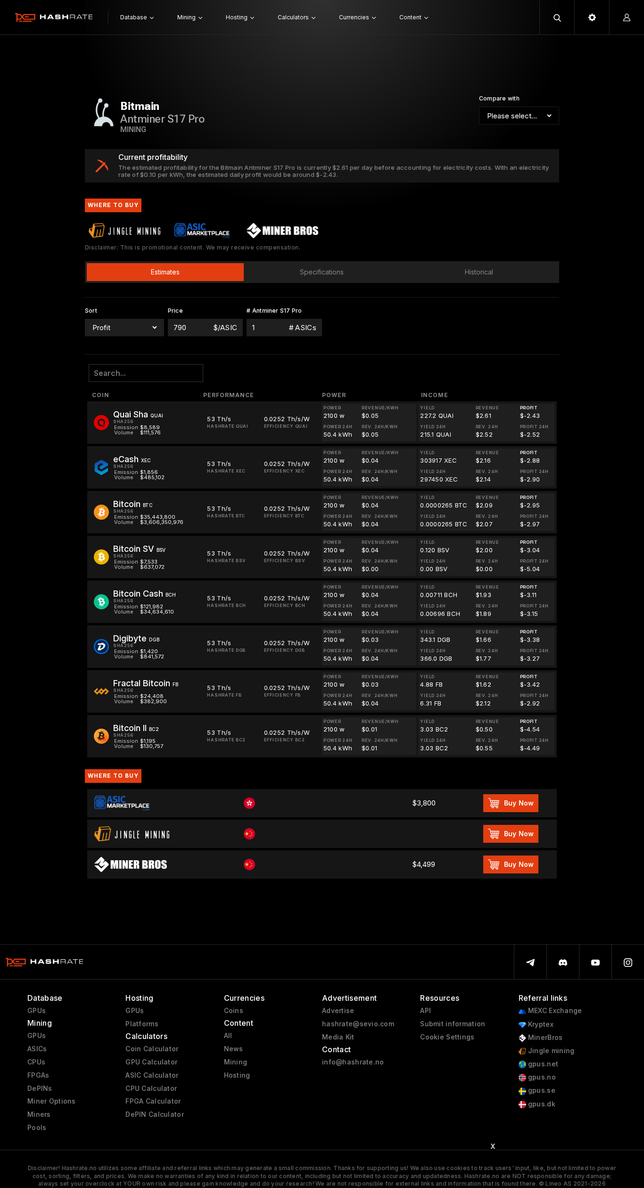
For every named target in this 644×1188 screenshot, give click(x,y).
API (425, 1010)
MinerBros (544, 1037)
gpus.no (541, 1077)
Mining (236, 1062)
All (228, 1035)
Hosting (237, 1075)
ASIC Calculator (151, 1075)
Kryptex (539, 1024)
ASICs (37, 1049)
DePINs (39, 1088)
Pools (36, 1127)
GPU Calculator (151, 1062)
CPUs (36, 1062)
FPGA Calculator (153, 1101)
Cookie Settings (447, 1037)
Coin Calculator (151, 1049)
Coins (233, 1010)
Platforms (141, 1024)
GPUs (36, 1010)
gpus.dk (540, 1104)
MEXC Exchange (554, 1010)
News (233, 1049)
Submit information (452, 1024)
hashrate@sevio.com (358, 1024)
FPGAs (38, 1075)
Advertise (338, 1010)
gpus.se (540, 1090)
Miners (39, 1114)
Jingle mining (550, 1051)
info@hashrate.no (353, 1062)
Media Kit (338, 1037)
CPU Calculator (151, 1088)
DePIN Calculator (154, 1114)
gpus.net (542, 1064)
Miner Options (51, 1101)
